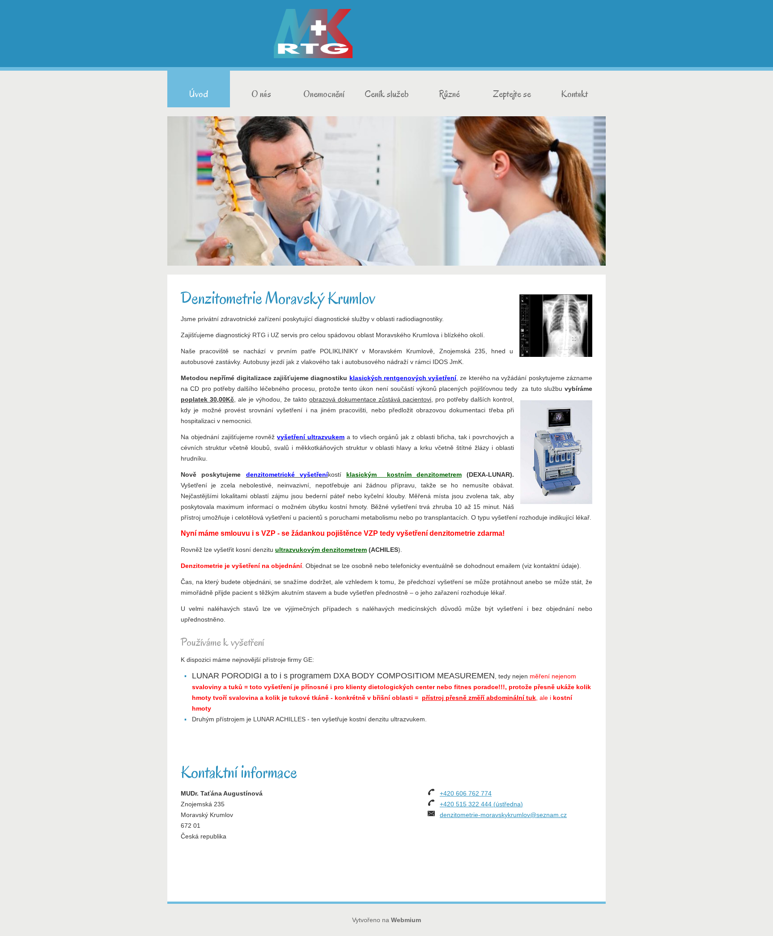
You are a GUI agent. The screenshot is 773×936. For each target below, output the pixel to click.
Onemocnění (323, 94)
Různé (449, 94)
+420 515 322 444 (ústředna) (481, 804)
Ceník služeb (387, 94)
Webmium (406, 919)
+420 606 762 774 (466, 793)
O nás (261, 94)
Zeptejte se (512, 94)
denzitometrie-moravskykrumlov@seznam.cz (503, 814)
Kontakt (574, 94)
